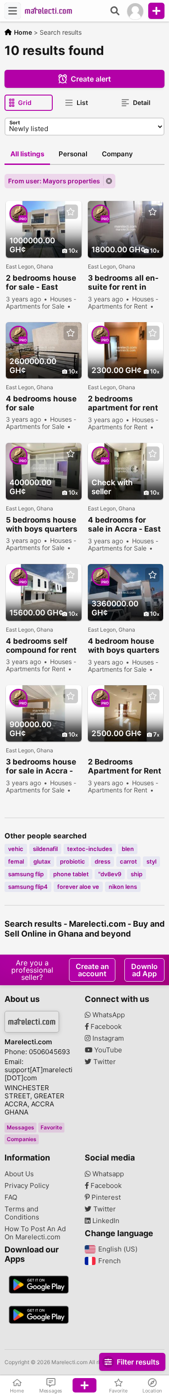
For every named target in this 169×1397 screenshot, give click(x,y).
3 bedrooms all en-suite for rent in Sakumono (123, 282)
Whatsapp (107, 1174)
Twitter (103, 1062)
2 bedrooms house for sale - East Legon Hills (41, 282)
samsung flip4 (28, 886)
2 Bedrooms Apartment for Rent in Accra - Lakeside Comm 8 (124, 766)
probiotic (72, 861)
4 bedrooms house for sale (41, 403)
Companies (22, 1139)
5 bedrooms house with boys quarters (42, 524)
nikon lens (123, 886)
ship (136, 874)
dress (102, 861)
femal (16, 861)
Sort (14, 122)
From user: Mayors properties (54, 181)
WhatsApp (108, 1015)
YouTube (107, 1050)
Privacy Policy (27, 1186)
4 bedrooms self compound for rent (41, 646)
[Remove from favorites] (71, 212)
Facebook (105, 1027)
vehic (15, 848)
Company (117, 154)
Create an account (92, 970)
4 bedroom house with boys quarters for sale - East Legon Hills (124, 646)
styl (151, 861)
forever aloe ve (78, 886)
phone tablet (71, 874)
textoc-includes (89, 848)
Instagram (107, 1038)
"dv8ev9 (109, 874)
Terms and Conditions (22, 1213)
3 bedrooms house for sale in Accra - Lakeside (41, 766)
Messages (20, 1127)
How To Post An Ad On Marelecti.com (35, 1233)
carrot (128, 861)
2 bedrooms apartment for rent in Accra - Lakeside (124, 403)
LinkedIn (105, 1221)
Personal (73, 154)
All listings (27, 154)
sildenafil (45, 848)
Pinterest (105, 1197)
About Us (19, 1174)
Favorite (51, 1127)
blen (128, 848)
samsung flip (26, 874)
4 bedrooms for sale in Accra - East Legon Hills (124, 524)
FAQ (11, 1197)
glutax (41, 861)
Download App (144, 970)
